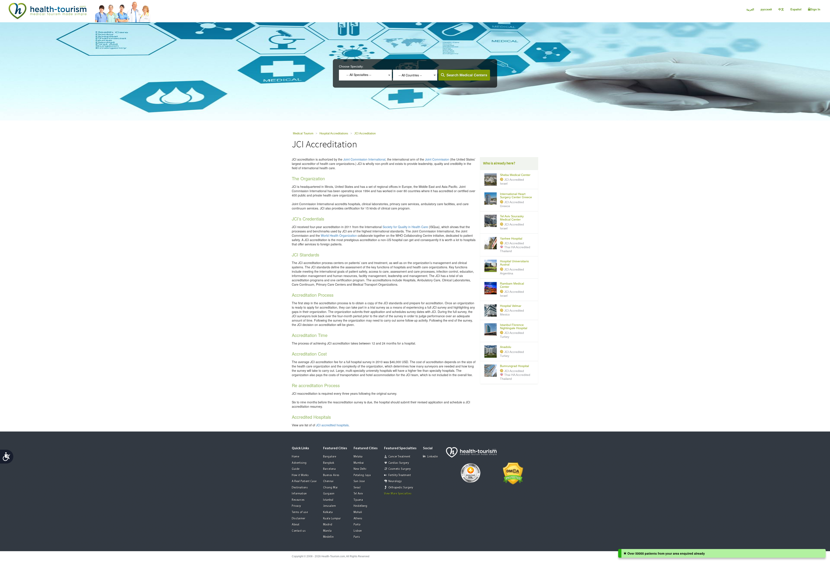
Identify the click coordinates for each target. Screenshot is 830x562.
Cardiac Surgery (398, 463)
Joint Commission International (364, 159)
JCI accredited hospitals (332, 425)
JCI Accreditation (365, 133)
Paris (357, 537)
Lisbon (358, 531)
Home (295, 456)
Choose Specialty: (351, 66)
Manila (327, 531)
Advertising (299, 463)
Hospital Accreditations (333, 133)
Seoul (357, 487)
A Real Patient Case (304, 481)
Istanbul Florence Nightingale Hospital (513, 326)
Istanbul (328, 500)
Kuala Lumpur (332, 518)
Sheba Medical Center (515, 175)
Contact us (299, 531)
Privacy (296, 506)
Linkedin (432, 456)
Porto (357, 524)
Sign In (815, 9)
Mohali (358, 512)
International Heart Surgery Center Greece (516, 195)
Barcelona (329, 469)
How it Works (300, 475)
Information (299, 493)
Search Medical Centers (467, 75)
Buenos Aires (331, 475)
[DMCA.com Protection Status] (513, 473)
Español (795, 9)
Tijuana (358, 500)
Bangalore (329, 456)
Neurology (395, 481)
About (296, 524)
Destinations (300, 487)
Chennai (328, 481)
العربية (750, 9)
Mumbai (359, 463)
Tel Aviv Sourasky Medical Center (512, 218)
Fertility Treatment (399, 475)
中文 (781, 9)
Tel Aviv (358, 493)
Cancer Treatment (399, 456)
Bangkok (328, 463)
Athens (358, 518)
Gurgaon (329, 493)
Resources (298, 500)
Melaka (358, 456)
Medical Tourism (303, 133)
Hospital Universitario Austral (514, 263)
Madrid (327, 524)
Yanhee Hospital (511, 238)
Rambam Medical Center (512, 285)
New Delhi (360, 469)
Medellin (328, 537)
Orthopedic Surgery (400, 487)
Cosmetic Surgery (399, 469)
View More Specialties (398, 493)
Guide (296, 469)
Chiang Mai (330, 487)
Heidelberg (360, 506)
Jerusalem (329, 506)
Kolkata (328, 512)
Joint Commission (437, 159)
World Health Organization (339, 235)
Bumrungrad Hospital (514, 366)
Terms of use (300, 512)
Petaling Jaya (362, 475)
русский (766, 9)
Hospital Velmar (510, 306)
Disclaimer (298, 518)
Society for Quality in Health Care (405, 227)
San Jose (359, 481)
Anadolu (505, 347)
